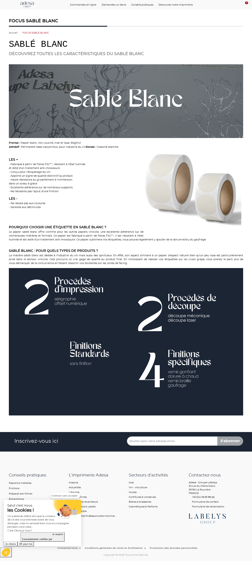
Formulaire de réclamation (207, 506)
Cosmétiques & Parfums (143, 506)
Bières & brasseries (140, 501)
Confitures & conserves (142, 496)
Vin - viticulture (138, 487)
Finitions (14, 488)
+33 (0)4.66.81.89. (201, 496)
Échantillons (16, 498)
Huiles (133, 492)
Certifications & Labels (82, 506)
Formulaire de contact (205, 501)
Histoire (73, 482)
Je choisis (10, 544)
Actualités (75, 487)
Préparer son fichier (20, 493)
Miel (131, 482)
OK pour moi (25, 544)
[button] (6, 552)
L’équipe (74, 492)
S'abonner (230, 441)
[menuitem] (84, 5)
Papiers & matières (20, 482)
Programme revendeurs (83, 501)
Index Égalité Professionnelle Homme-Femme (92, 517)
